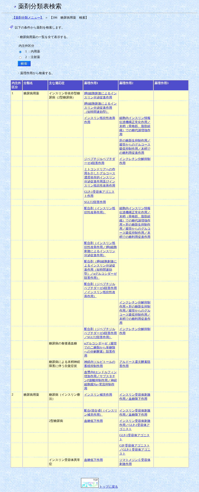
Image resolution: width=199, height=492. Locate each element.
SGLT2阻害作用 (95, 202)
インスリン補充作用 (98, 394)
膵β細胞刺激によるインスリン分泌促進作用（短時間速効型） (100, 107)
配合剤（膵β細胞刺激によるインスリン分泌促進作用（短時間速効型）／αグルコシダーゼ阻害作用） (100, 269)
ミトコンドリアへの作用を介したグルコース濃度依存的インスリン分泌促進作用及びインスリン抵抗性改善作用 (99, 177)
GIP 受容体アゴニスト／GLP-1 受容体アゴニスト (134, 449)
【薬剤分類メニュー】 (27, 17)
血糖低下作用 (93, 420)
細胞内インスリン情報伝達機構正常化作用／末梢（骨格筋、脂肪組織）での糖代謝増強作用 (134, 126)
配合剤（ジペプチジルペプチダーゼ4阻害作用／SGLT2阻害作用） (100, 333)
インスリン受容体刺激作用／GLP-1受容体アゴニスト (134, 425)
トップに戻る (108, 486)
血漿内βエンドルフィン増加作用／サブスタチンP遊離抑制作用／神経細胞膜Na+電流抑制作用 (100, 380)
